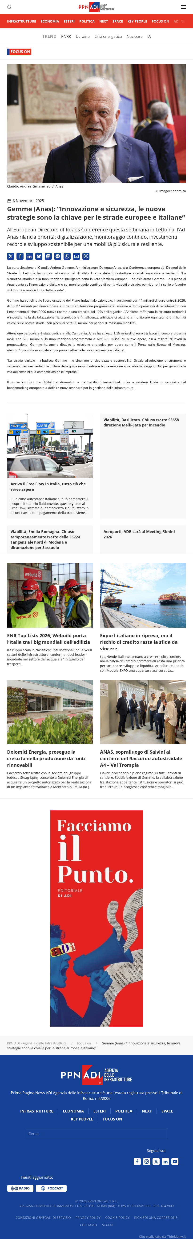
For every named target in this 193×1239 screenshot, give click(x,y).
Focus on (160, 21)
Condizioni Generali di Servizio (43, 1217)
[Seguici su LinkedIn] (165, 1161)
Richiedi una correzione (155, 1217)
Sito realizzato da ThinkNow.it (162, 1236)
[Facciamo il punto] (96, 918)
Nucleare (135, 36)
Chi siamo (88, 1225)
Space (118, 21)
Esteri (69, 21)
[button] (9, 7)
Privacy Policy (88, 1217)
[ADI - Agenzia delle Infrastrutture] (96, 1074)
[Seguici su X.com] (156, 1161)
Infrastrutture (21, 21)
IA (149, 36)
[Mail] (76, 256)
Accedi (107, 1225)
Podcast (55, 1188)
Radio (24, 1188)
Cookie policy (117, 1217)
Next (103, 21)
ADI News (182, 21)
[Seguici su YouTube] (174, 1161)
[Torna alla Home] (96, 7)
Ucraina (83, 36)
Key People (137, 21)
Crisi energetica (108, 36)
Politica (87, 21)
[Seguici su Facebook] (137, 1161)
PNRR (66, 36)
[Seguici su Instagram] (146, 1161)
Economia (50, 21)
